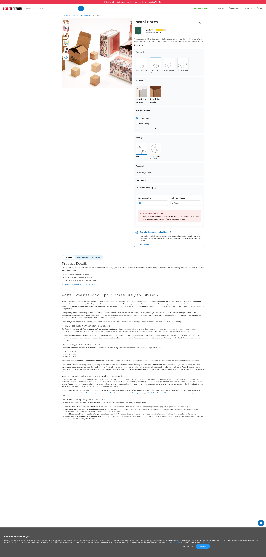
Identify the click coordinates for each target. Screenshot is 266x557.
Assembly (140, 166)
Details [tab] (69, 257)
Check (197, 203)
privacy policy (175, 542)
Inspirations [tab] (82, 257)
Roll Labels (150, 393)
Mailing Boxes (85, 15)
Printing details (143, 110)
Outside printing (145, 118)
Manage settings (188, 546)
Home (66, 15)
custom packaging (91, 393)
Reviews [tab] (96, 257)
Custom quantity (144, 198)
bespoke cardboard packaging (133, 393)
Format (139, 52)
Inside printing (144, 124)
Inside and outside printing (148, 129)
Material (139, 80)
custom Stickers (164, 393)
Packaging (74, 15)
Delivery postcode (178, 198)
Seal (138, 138)
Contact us (144, 244)
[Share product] (200, 22)
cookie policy (205, 542)
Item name (141, 180)
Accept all (203, 546)
